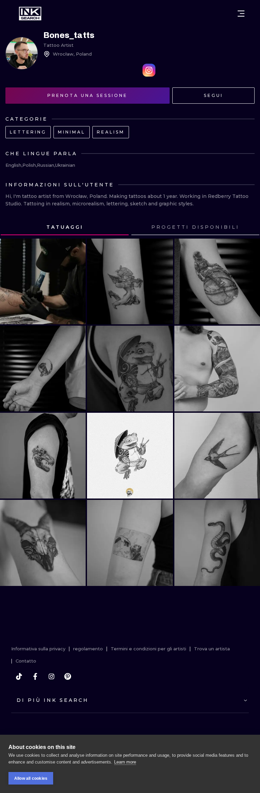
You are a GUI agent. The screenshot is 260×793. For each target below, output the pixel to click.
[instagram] (51, 676)
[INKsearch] (30, 13)
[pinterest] (68, 676)
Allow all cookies (30, 778)
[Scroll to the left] (11, 227)
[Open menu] (241, 13)
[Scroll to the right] (248, 227)
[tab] (65, 227)
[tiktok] (19, 676)
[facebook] (35, 676)
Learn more (125, 762)
